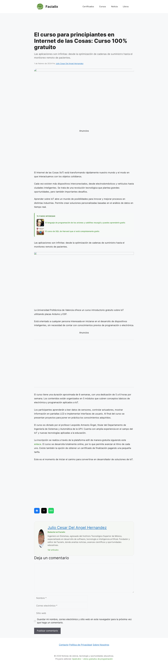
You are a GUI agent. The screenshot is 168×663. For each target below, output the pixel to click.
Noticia (114, 6)
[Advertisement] (84, 23)
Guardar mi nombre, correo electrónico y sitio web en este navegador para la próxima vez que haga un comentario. (84, 621)
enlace (37, 444)
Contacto (64, 644)
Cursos (102, 6)
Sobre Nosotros (101, 644)
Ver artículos (53, 550)
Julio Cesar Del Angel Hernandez (77, 527)
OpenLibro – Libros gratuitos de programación (92, 659)
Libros (126, 6)
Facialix (52, 7)
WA (51, 510)
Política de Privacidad (80, 644)
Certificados (88, 6)
